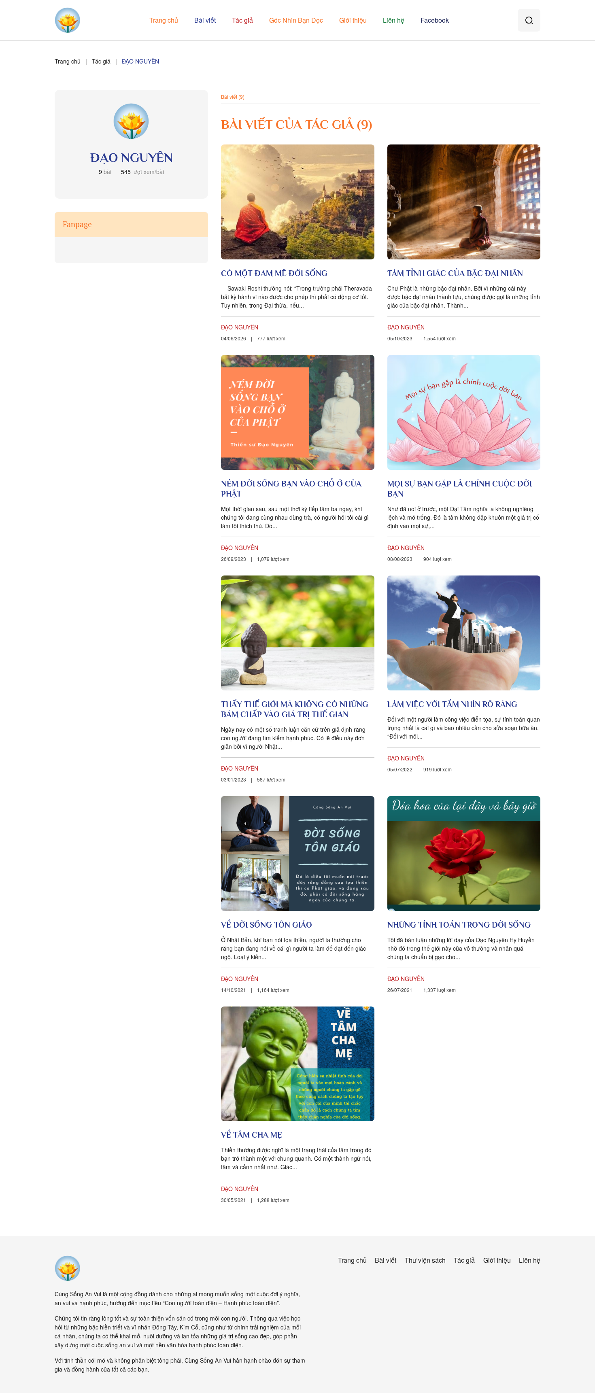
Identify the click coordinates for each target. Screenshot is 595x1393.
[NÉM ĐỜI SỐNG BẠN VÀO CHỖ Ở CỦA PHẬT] (297, 412)
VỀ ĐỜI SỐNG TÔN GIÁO (266, 924)
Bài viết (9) (232, 96)
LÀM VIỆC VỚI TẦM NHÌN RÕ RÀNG (452, 704)
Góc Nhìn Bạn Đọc (296, 20)
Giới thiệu (353, 20)
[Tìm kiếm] (529, 20)
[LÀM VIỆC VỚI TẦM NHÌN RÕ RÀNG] (464, 632)
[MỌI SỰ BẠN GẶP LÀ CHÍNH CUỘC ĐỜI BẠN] (464, 412)
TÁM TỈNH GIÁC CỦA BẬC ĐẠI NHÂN (455, 273)
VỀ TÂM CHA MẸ (251, 1134)
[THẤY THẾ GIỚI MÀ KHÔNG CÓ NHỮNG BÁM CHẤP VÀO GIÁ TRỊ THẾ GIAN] (297, 632)
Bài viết (205, 20)
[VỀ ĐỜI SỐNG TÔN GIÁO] (297, 853)
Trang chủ (163, 20)
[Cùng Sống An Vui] (68, 1268)
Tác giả (242, 20)
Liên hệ (393, 20)
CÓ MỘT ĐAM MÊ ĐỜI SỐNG (274, 273)
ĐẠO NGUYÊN (239, 327)
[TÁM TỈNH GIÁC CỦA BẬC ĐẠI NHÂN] (464, 201)
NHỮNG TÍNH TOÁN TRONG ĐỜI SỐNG (459, 924)
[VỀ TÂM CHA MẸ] (297, 1064)
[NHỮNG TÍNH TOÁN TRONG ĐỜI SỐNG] (464, 853)
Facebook (435, 20)
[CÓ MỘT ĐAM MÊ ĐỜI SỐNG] (297, 201)
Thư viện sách (425, 1260)
